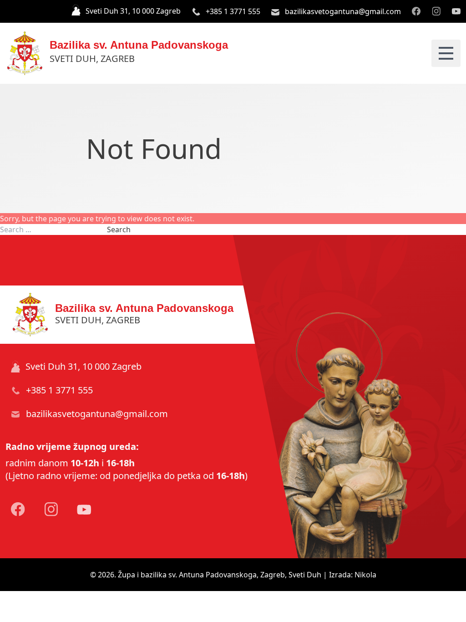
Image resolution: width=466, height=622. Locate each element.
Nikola (365, 575)
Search (119, 229)
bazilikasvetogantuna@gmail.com (342, 11)
